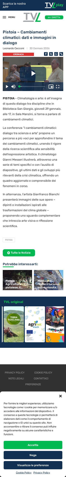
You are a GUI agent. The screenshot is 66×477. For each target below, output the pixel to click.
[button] (60, 396)
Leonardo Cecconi (13, 48)
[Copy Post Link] (61, 54)
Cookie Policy (24, 472)
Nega (33, 455)
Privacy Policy (41, 472)
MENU (10, 17)
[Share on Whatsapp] (56, 54)
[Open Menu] (4, 17)
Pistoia (8, 240)
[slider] (32, 86)
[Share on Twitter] (51, 54)
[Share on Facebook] (46, 54)
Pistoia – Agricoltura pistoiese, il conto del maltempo (13, 284)
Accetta (33, 445)
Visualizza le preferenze (33, 465)
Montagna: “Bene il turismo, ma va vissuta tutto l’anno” (49, 284)
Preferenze (33, 384)
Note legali (16, 378)
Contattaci (41, 378)
